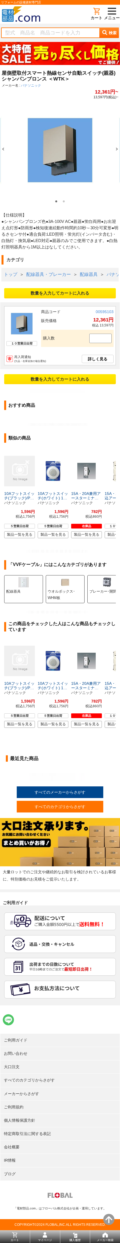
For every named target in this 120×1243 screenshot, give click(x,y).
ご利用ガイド (15, 1040)
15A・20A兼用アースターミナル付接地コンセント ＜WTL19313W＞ (86, 495)
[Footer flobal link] (60, 1196)
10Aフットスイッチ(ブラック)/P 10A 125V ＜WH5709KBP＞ (19, 495)
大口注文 (12, 1067)
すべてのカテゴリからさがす (60, 806)
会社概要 (12, 1147)
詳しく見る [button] (97, 359)
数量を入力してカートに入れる (60, 293)
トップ (10, 274)
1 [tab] (56, 201)
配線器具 (89, 274)
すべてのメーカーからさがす (60, 792)
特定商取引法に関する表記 (27, 1133)
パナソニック (31, 85)
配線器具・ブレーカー (48, 274)
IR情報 (10, 1160)
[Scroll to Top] (108, 1219)
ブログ (10, 1174)
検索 (113, 33)
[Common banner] (60, 54)
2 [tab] (64, 201)
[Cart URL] (96, 14)
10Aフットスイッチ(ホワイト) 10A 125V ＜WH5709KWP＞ (53, 495)
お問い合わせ (15, 1053)
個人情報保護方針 (19, 1120)
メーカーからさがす (21, 1093)
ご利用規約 (13, 1107)
